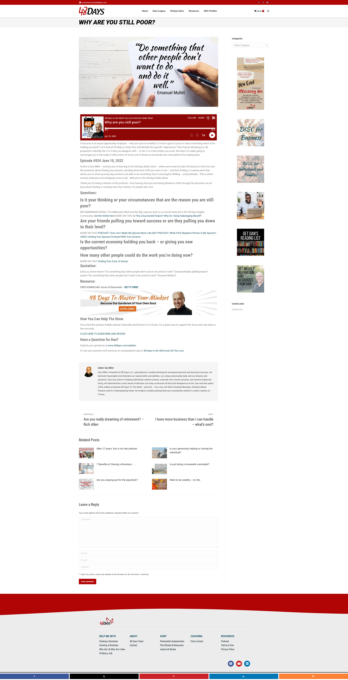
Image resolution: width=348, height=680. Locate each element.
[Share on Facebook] (34, 676)
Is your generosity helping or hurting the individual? (191, 450)
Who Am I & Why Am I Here (112, 649)
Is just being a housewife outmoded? (190, 464)
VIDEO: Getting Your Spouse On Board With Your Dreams (110, 236)
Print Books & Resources (172, 645)
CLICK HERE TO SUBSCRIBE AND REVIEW (102, 333)
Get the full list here (104, 215)
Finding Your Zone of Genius (113, 261)
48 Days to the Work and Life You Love (164, 350)
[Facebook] (231, 664)
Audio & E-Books (168, 649)
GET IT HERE (131, 287)
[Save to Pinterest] (173, 676)
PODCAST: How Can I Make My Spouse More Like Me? (127, 233)
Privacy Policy (227, 649)
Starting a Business (108, 641)
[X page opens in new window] (263, 2)
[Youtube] (239, 664)
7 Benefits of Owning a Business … (116, 464)
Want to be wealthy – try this (185, 480)
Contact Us (237, 309)
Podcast (225, 641)
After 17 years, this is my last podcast (117, 448)
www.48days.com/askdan (122, 345)
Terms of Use (227, 645)
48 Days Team (137, 641)
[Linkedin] (247, 664)
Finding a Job (105, 653)
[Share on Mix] (313, 676)
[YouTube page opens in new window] (267, 2)
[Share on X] (104, 676)
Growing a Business (108, 645)
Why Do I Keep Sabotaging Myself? (183, 215)
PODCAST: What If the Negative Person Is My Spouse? (187, 233)
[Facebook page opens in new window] (259, 2)
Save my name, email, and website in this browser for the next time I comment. (115, 574)
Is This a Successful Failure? (148, 215)
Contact (133, 645)
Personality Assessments (172, 641)
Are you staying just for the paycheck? (118, 480)
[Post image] (86, 452)
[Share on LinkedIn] (243, 676)
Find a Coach (197, 641)
